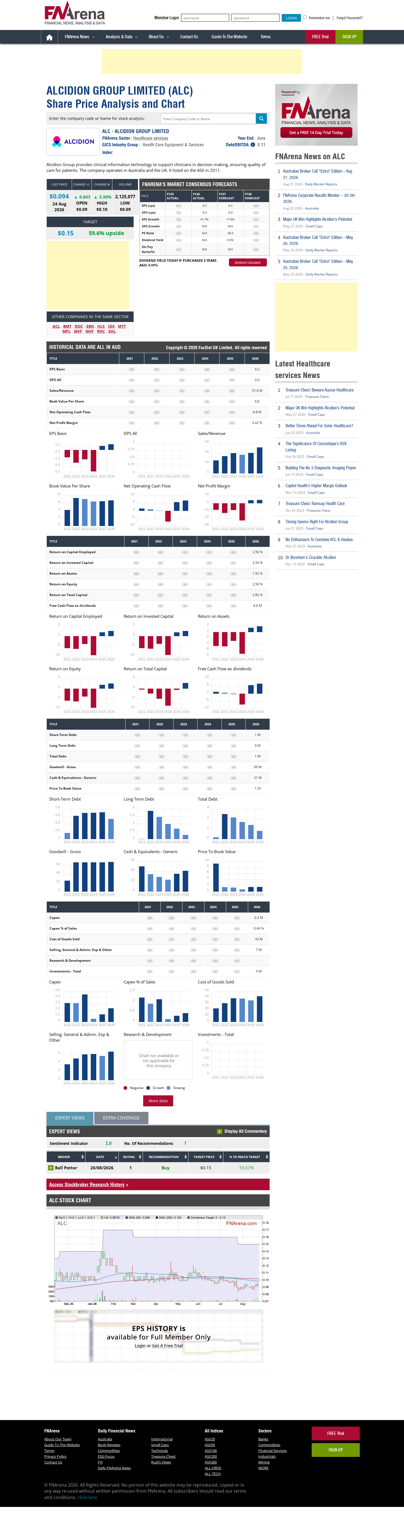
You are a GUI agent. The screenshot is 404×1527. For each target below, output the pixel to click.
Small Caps (314, 226)
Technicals (159, 1450)
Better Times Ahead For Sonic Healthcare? (319, 425)
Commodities (109, 1450)
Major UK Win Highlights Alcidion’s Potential (317, 219)
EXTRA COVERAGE (121, 1118)
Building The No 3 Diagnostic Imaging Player (321, 467)
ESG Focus (106, 1456)
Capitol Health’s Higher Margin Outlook (316, 485)
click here (87, 1497)
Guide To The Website (229, 36)
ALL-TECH (213, 1473)
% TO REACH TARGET (244, 1157)
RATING (129, 1157)
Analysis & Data (119, 36)
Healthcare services (150, 138)
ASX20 (210, 1439)
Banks (263, 1439)
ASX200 (211, 1456)
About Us (156, 36)
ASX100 (211, 1450)
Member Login (166, 17)
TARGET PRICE (204, 1157)
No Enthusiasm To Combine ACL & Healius (319, 539)
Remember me (319, 18)
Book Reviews (109, 1444)
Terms (266, 36)
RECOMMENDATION (164, 1157)
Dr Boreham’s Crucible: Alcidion (311, 557)
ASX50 (210, 1444)
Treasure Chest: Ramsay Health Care (315, 503)
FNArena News (77, 36)
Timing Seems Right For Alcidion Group (317, 521)
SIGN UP (349, 36)
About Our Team (57, 1439)
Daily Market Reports (321, 184)
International (162, 1439)
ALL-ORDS (213, 1467)
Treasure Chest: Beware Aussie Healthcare (320, 390)
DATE (100, 1157)
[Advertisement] (203, 61)
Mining (264, 1462)
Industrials (267, 1456)
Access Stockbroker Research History (86, 1184)
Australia (312, 208)
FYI (100, 1462)
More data (158, 1100)
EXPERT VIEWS (70, 1118)
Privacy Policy (55, 1456)
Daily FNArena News (114, 1467)
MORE (263, 1467)
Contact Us (189, 36)
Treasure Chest (317, 396)
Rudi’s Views (161, 1462)
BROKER (64, 1157)
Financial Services (272, 1450)
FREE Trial (320, 36)
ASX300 (211, 1462)
